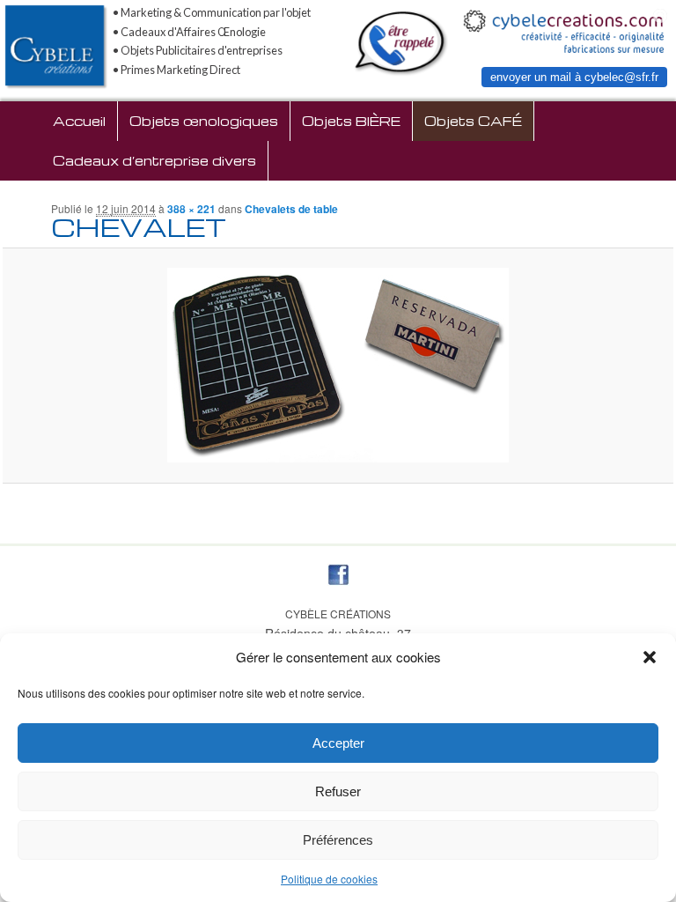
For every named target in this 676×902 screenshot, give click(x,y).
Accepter (338, 743)
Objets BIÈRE (351, 121)
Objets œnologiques (203, 121)
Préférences (338, 839)
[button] (649, 657)
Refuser (338, 791)
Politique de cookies (329, 878)
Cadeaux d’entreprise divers (154, 160)
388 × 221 (191, 209)
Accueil (79, 121)
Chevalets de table (291, 209)
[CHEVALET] (337, 365)
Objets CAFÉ (473, 121)
